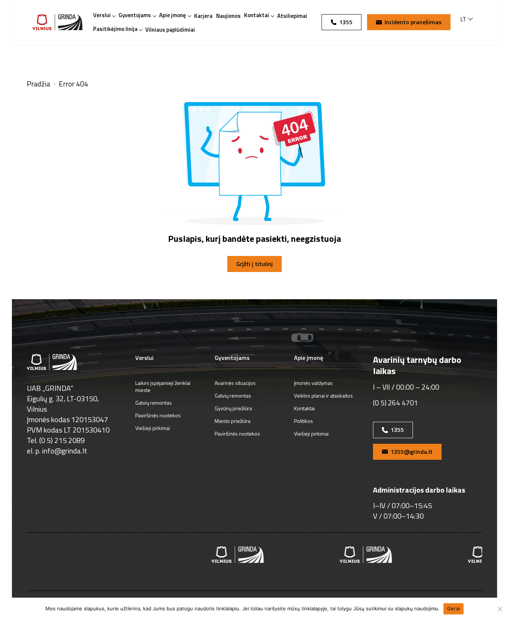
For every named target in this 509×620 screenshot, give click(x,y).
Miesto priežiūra (232, 421)
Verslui (102, 15)
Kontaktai (256, 15)
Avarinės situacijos (235, 383)
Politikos (303, 421)
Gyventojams (134, 15)
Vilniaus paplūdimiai (170, 29)
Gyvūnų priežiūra (233, 408)
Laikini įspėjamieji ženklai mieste (162, 386)
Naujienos (228, 16)
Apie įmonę (172, 15)
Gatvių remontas (153, 403)
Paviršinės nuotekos (158, 415)
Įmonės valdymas (313, 383)
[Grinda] (57, 22)
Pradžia (38, 84)
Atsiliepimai (292, 16)
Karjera (203, 16)
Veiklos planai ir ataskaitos (323, 395)
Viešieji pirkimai (152, 428)
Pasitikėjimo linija (115, 29)
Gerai (453, 608)
